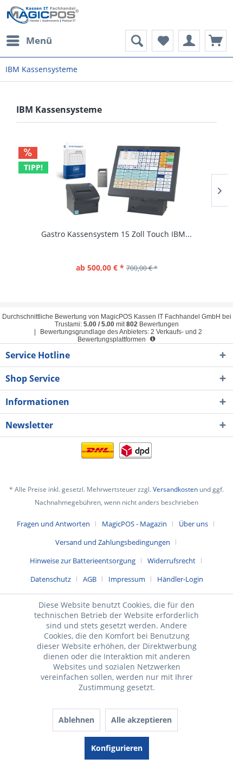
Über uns (193, 524)
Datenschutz (50, 579)
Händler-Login (180, 579)
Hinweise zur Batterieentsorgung (82, 560)
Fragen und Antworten (53, 524)
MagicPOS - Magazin (134, 524)
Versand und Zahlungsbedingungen (112, 542)
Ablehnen (76, 720)
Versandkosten (175, 489)
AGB (89, 579)
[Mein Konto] (189, 41)
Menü (39, 40)
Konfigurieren (117, 748)
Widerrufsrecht (171, 560)
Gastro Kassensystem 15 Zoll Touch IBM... (116, 234)
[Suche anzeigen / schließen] (136, 41)
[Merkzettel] (162, 41)
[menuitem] (28, 41)
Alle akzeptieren (141, 720)
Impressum (126, 579)
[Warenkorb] (215, 41)
